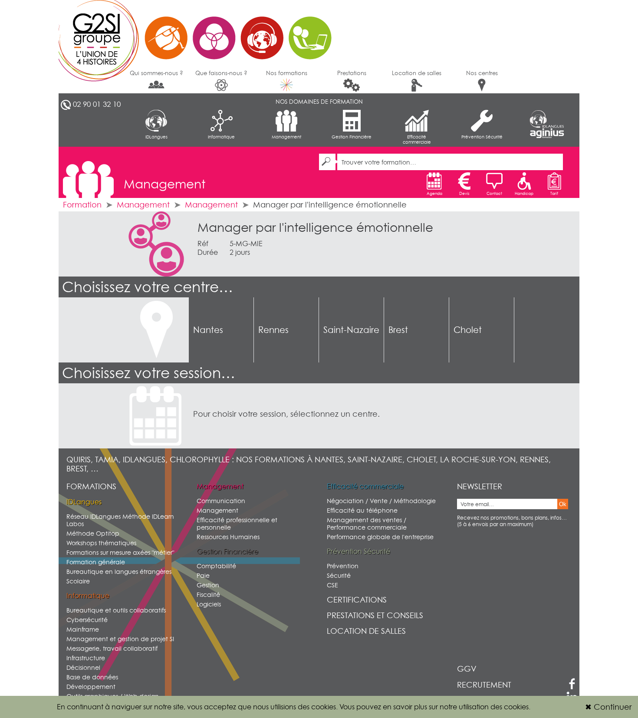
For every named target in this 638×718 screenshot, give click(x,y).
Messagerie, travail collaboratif (112, 648)
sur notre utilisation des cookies (479, 706)
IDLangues (156, 136)
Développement (90, 686)
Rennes (273, 330)
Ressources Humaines (228, 536)
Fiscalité (208, 594)
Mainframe (82, 629)
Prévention (342, 566)
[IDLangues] (546, 119)
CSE (332, 585)
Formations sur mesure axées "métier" (120, 552)
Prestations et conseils (375, 615)
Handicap (524, 193)
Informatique (221, 136)
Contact (494, 193)
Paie (203, 575)
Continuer (608, 706)
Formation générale (95, 562)
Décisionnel (83, 667)
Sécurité (339, 575)
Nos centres (482, 72)
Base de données (92, 677)
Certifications (357, 599)
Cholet (468, 330)
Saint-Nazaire (351, 330)
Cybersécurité (87, 619)
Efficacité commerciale (417, 139)
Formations (91, 486)
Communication (221, 500)
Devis (464, 193)
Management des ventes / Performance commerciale (367, 523)
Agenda (434, 193)
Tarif (554, 193)
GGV (467, 668)
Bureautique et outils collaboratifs (116, 610)
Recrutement (484, 684)
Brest (398, 330)
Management (286, 136)
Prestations (351, 72)
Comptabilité (216, 566)
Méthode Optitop (92, 533)
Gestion (208, 585)
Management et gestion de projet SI (120, 638)
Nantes (208, 330)
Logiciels (209, 604)
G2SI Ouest (200, 32)
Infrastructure (85, 658)
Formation (82, 204)
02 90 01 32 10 (97, 104)
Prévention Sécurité (482, 136)
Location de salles (416, 72)
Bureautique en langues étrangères (118, 571)
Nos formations (286, 72)
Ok (562, 504)
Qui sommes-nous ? (156, 72)
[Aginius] (546, 133)
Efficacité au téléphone (362, 510)
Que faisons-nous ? (221, 72)
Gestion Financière (352, 136)
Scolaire (78, 581)
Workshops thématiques (101, 543)
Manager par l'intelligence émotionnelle (315, 227)
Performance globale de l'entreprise (380, 536)
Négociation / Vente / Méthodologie (381, 500)
